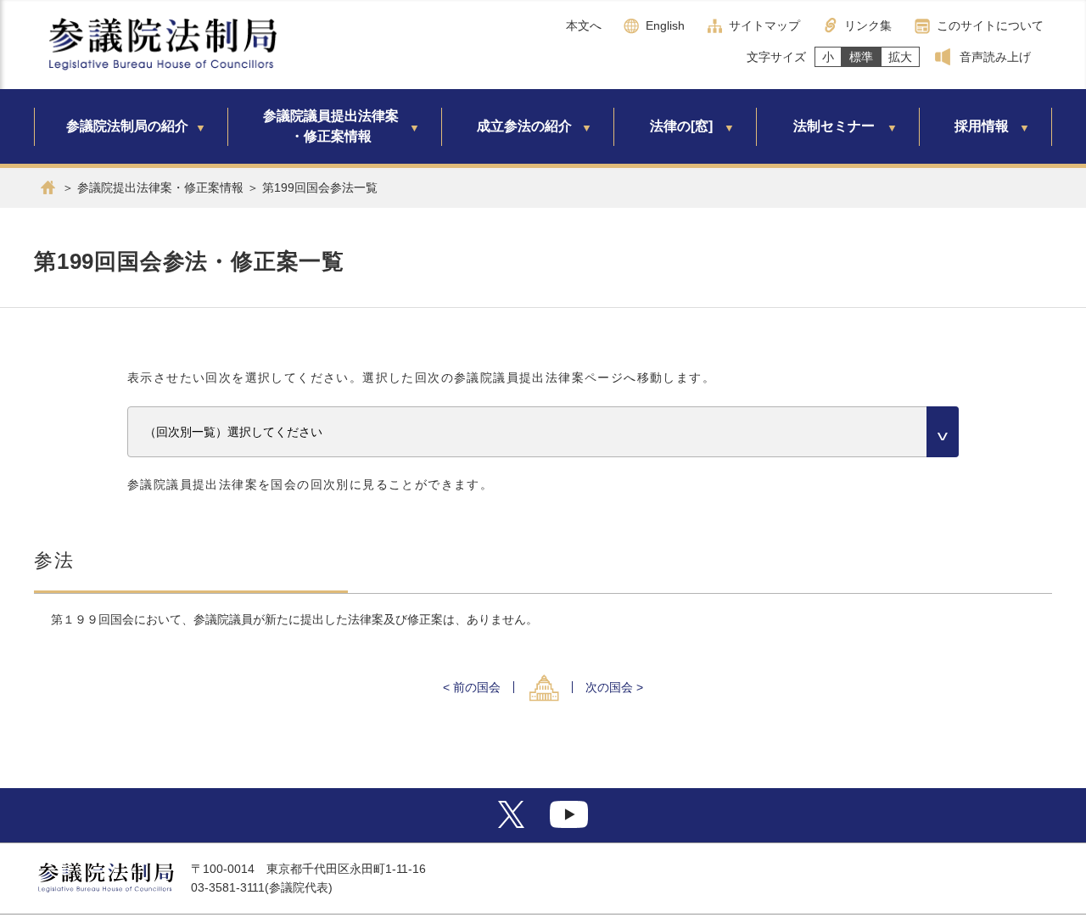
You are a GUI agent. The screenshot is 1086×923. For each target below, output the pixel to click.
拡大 (900, 57)
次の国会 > (614, 687)
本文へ (584, 25)
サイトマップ (764, 25)
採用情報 (981, 126)
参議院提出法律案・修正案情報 (160, 187)
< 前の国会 (472, 687)
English (665, 25)
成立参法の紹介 (524, 126)
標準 (861, 57)
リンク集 (868, 25)
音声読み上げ (995, 57)
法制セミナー (834, 126)
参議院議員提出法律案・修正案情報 (331, 126)
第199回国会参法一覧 (320, 187)
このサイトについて (990, 25)
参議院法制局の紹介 (127, 126)
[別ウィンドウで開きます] (511, 824)
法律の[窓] (681, 126)
